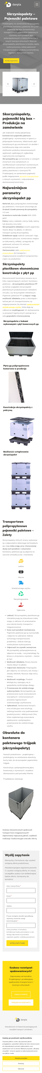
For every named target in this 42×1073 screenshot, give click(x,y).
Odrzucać (21, 1069)
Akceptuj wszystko (21, 1058)
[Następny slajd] (34, 84)
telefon (9, 906)
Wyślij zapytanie (17, 943)
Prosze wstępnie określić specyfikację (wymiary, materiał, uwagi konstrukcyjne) (20, 918)
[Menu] (36, 4)
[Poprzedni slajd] (8, 84)
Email (9, 896)
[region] (21, 1054)
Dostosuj (21, 1063)
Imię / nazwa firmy (14, 886)
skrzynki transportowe (29, 176)
